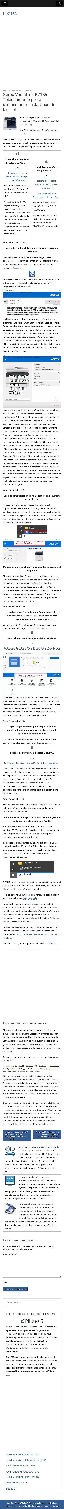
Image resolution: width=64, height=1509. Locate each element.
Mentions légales (35, 1506)
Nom (5, 1282)
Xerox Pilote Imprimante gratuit (17, 91)
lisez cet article (30, 898)
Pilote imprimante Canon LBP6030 (22, 1471)
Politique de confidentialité (16, 1506)
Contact (55, 1506)
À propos (47, 1506)
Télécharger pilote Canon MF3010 (22, 1454)
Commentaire (10, 1254)
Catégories (11, 1488)
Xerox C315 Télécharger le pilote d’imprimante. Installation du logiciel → (47, 1134)
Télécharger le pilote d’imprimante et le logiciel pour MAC (46, 184)
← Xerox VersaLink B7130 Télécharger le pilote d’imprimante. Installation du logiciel (16, 1135)
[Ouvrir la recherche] (59, 3)
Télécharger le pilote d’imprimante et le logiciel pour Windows (17, 176)
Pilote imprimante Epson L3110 (20, 1465)
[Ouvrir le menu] (4, 3)
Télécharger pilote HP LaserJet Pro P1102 (26, 1460)
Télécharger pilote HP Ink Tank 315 (22, 1477)
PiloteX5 (10, 13)
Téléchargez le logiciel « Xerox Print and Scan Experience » (32, 648)
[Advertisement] (32, 52)
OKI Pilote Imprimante (16, 1482)
